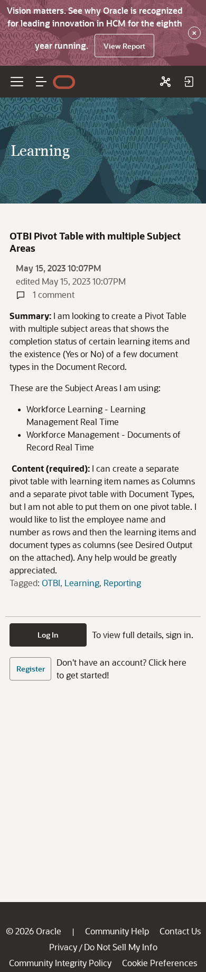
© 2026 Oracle (33, 930)
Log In (48, 635)
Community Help (117, 930)
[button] (41, 81)
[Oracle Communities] (165, 81)
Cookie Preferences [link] (159, 962)
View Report (124, 46)
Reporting (122, 582)
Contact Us (180, 930)
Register (30, 669)
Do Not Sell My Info (120, 946)
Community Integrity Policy (60, 962)
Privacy (63, 946)
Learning (81, 582)
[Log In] (188, 82)
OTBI (51, 582)
